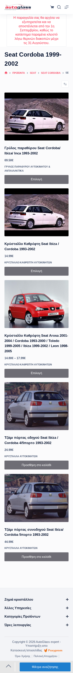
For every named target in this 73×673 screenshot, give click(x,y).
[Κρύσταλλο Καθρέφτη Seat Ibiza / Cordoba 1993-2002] (36, 212)
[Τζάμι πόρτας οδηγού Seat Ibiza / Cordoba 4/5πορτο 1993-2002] (36, 406)
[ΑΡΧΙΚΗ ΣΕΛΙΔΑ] (6, 72)
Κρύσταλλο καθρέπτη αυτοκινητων (28, 262)
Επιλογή (36, 179)
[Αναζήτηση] (59, 7)
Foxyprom (55, 650)
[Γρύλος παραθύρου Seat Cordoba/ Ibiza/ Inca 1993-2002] (36, 117)
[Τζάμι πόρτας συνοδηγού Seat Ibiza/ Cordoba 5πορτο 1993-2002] (36, 498)
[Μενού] (66, 7)
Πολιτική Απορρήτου (45, 656)
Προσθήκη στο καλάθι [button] (36, 465)
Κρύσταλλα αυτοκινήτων (21, 456)
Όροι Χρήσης (22, 656)
